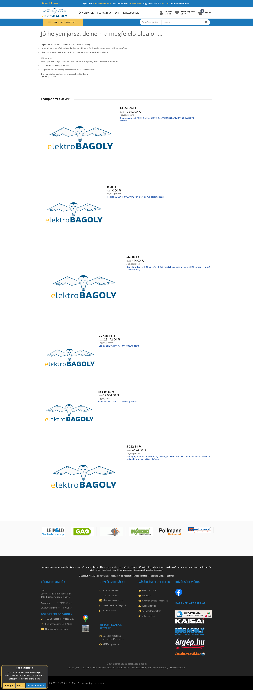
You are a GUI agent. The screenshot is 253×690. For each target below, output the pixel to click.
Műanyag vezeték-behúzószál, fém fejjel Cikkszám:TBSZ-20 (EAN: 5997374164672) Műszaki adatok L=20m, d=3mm (168, 458)
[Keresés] (206, 22)
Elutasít (20, 685)
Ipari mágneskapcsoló (103, 668)
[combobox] (182, 22)
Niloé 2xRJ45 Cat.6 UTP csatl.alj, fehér (117, 401)
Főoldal (44, 76)
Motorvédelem (123, 668)
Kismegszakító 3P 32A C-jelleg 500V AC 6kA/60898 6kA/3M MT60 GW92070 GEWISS (157, 119)
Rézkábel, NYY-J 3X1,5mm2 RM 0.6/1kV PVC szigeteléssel (135, 196)
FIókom (53, 76)
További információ (35, 685)
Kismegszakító (139, 668)
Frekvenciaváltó (177, 668)
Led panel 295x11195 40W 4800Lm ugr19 (119, 345)
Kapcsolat (55, 3)
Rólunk (45, 3)
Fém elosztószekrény (158, 668)
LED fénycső (73, 668)
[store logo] (56, 12)
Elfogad (9, 685)
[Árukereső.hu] (193, 654)
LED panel (86, 668)
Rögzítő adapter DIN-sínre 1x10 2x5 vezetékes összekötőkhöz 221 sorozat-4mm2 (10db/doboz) (168, 268)
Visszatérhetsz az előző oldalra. (55, 65)
